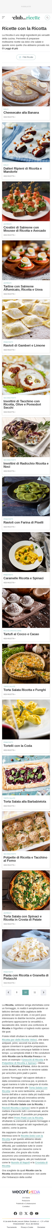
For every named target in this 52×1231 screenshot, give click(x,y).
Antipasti (7, 224)
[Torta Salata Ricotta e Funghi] (26, 664)
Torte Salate (9, 686)
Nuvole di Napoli (20, 1162)
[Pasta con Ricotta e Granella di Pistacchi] (26, 949)
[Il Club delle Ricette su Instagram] (20, 1214)
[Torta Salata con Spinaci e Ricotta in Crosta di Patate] (26, 890)
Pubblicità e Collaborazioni (26, 1204)
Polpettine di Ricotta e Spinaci (19, 1063)
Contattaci (26, 1206)
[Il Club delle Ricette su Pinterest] (31, 1214)
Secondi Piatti (9, 398)
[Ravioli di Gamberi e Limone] (26, 319)
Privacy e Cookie (27, 1227)
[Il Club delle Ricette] (26, 17)
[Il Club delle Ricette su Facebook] (15, 1214)
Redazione (26, 1201)
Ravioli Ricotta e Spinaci (16, 1107)
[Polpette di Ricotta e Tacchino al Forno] (26, 831)
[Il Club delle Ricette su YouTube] (36, 1214)
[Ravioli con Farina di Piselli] (26, 496)
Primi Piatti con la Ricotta (28, 1117)
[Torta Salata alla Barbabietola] (26, 775)
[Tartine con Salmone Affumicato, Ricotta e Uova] (26, 260)
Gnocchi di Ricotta (32, 1059)
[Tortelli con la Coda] (26, 719)
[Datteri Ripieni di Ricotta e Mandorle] (26, 142)
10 (25, 992)
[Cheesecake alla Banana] (26, 86)
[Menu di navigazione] (3, 17)
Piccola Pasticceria (12, 631)
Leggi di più (11, 48)
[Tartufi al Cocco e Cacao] (26, 608)
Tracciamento (12, 1227)
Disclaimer (41, 1227)
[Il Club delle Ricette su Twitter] (26, 1214)
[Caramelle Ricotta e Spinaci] (26, 552)
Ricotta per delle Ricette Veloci (19, 1039)
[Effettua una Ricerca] (47, 17)
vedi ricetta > (9, 117)
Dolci (5, 109)
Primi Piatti (8, 342)
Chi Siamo (26, 1198)
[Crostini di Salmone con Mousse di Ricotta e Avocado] (26, 201)
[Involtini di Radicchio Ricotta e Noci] (26, 437)
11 (35, 992)
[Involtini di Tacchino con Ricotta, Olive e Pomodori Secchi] (26, 375)
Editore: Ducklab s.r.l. (31, 1221)
